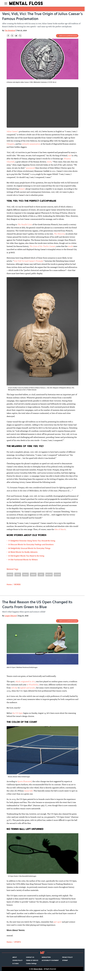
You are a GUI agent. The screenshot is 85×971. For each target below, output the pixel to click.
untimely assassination (31, 144)
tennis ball (28, 790)
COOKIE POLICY (17, 960)
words (70, 246)
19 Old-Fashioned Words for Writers (23, 559)
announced (30, 168)
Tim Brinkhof (10, 30)
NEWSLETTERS (46, 957)
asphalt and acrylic (27, 687)
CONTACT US (30, 957)
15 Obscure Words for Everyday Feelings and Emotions (31, 544)
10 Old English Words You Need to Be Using (26, 555)
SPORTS (17, 942)
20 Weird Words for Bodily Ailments (23, 552)
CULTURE (57, 575)
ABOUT (14, 957)
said (69, 155)
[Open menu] (5, 3)
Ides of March (60, 529)
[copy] (20, 35)
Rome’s (22, 189)
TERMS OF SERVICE (32, 960)
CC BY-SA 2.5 (52, 82)
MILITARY (49, 575)
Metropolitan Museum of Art (17, 390)
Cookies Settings (31, 963)
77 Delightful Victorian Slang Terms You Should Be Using (31, 540)
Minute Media (38, 969)
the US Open (17, 713)
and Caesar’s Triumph (28, 261)
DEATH (33, 575)
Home (9, 584)
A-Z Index (15, 963)
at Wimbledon (33, 684)
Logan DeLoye (11, 615)
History (25, 575)
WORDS (10, 575)
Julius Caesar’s (12, 131)
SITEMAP (65, 960)
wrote (49, 161)
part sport (58, 921)
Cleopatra (11, 144)
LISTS (41, 575)
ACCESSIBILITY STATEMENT (50, 960)
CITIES (18, 575)
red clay (14, 687)
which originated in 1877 (25, 681)
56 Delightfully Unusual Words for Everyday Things (29, 548)
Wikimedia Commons (40, 82)
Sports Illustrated (24, 781)
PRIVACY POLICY (67, 957)
